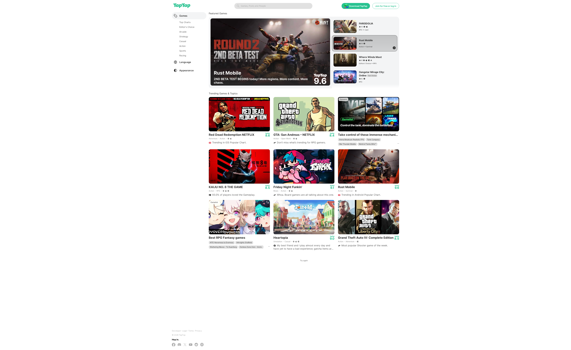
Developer (176, 331)
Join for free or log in (385, 6)
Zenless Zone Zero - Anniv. (251, 247)
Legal (184, 331)
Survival (349, 191)
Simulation (277, 241)
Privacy (198, 331)
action (182, 46)
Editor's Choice (186, 27)
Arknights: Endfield (244, 242)
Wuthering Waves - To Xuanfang (223, 247)
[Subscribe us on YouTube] (190, 345)
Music (276, 191)
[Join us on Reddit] (196, 345)
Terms (191, 331)
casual (182, 41)
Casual (287, 241)
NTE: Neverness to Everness (221, 242)
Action (222, 138)
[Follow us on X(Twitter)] (185, 345)
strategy (183, 36)
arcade (183, 31)
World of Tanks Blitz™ (367, 144)
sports (182, 50)
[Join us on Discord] (179, 345)
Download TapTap (358, 6)
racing (182, 55)
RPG (218, 191)
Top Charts (184, 22)
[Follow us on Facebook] (173, 345)
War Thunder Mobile (347, 144)
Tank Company (373, 139)
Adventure (213, 138)
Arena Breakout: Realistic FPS (351, 139)
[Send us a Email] (202, 345)
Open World (286, 138)
